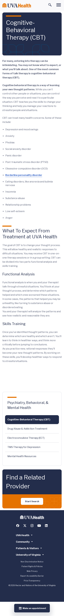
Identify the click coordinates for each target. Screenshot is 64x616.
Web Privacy (32, 571)
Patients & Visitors (27, 548)
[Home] (16, 5)
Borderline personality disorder (23, 175)
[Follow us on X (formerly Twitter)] (25, 525)
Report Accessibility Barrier (32, 576)
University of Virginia (28, 554)
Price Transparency (32, 581)
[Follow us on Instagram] (32, 525)
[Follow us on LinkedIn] (46, 525)
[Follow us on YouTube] (39, 525)
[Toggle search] (50, 5)
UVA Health (22, 535)
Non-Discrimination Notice (32, 562)
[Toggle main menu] (58, 5)
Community (23, 541)
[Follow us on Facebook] (17, 525)
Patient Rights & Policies (32, 566)
